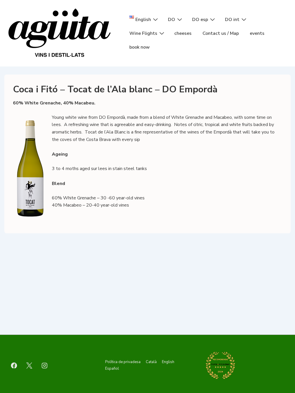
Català (151, 362)
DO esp (200, 19)
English (168, 362)
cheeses (183, 33)
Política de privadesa (123, 362)
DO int (232, 19)
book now (139, 47)
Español (112, 368)
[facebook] (14, 365)
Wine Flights (143, 33)
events (257, 33)
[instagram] (44, 365)
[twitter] (29, 365)
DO (171, 19)
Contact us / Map (221, 33)
